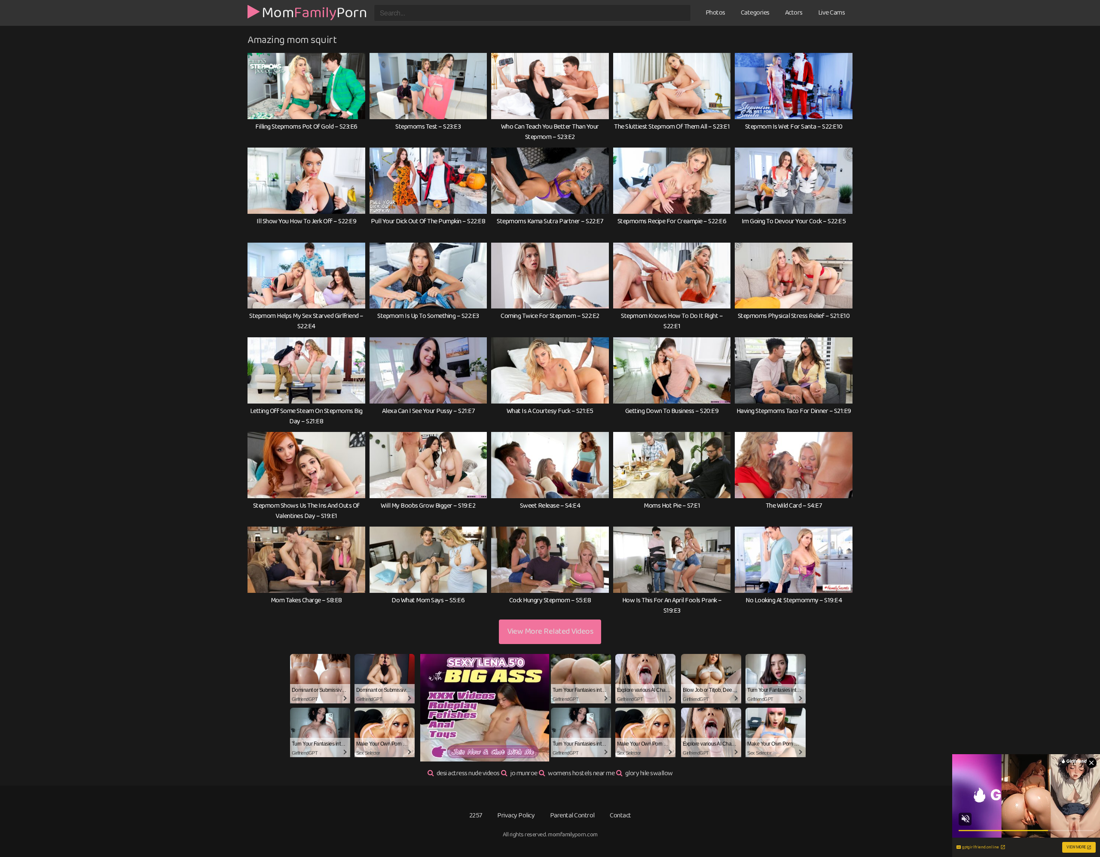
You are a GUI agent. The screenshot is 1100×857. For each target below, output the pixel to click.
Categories (755, 12)
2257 (475, 815)
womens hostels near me (581, 773)
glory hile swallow (649, 773)
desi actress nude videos (468, 773)
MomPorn (314, 11)
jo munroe (524, 773)
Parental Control (572, 815)
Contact (620, 815)
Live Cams (831, 12)
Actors (794, 12)
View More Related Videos (550, 631)
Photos (715, 12)
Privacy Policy (516, 815)
